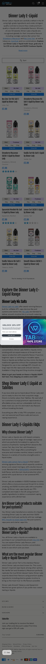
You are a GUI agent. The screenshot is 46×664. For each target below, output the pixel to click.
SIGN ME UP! (11, 335)
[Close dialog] (44, 320)
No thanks (11, 338)
